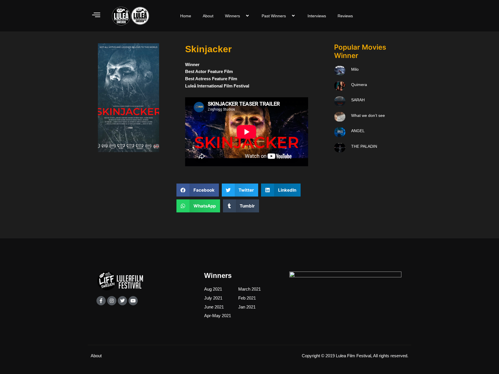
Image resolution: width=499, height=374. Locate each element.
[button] (197, 190)
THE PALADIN (364, 146)
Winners (232, 16)
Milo (355, 69)
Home (185, 16)
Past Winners (274, 16)
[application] (242, 15)
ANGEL (358, 130)
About (208, 16)
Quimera (359, 84)
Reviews (345, 16)
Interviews (317, 16)
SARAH (358, 100)
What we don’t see (368, 115)
